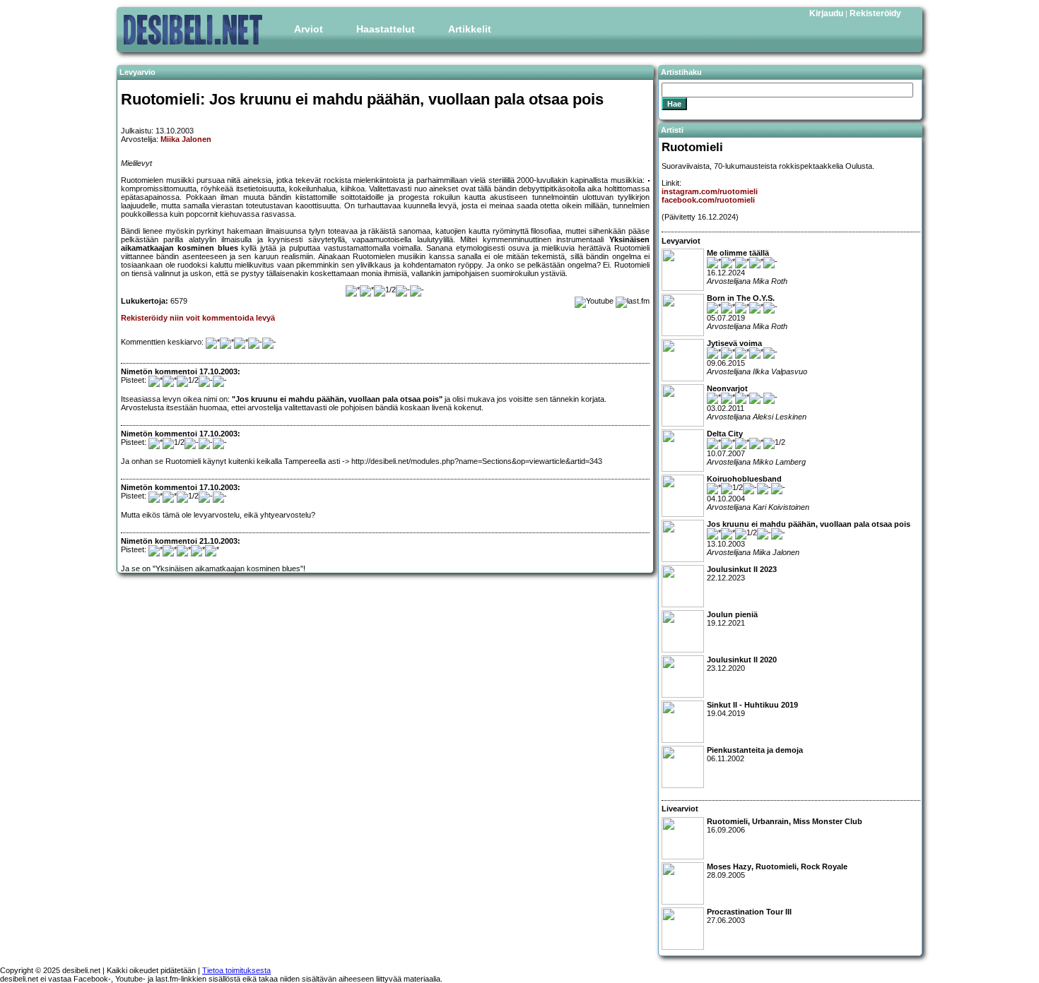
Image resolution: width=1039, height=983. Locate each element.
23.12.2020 (742, 663)
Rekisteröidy (875, 13)
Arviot (308, 29)
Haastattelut (385, 29)
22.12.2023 (742, 573)
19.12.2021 (732, 618)
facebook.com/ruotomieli (708, 200)
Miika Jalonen (185, 139)
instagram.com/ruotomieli (710, 191)
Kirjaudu (826, 13)
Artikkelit (469, 29)
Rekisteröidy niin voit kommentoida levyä (198, 318)
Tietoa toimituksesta (236, 970)
